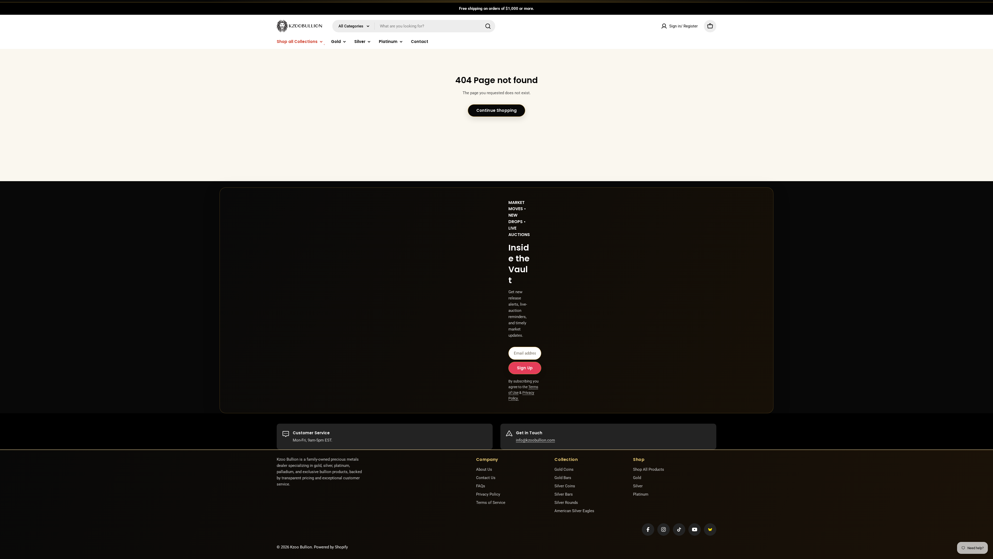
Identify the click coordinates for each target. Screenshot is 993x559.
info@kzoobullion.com (535, 440)
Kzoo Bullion (301, 547)
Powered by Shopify (331, 547)
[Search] (488, 26)
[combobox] (413, 26)
